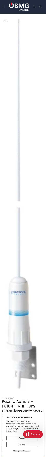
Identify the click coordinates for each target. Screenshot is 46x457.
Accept (22, 438)
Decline (22, 444)
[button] (3, 7)
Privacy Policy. (12, 431)
